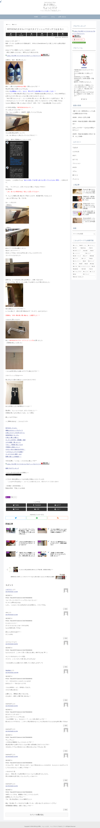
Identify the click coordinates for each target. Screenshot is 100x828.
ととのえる (76, 151)
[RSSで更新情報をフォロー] (58, 518)
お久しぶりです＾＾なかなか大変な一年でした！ (84, 129)
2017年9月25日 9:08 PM (12, 644)
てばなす (75, 147)
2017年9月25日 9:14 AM (12, 614)
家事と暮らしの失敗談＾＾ (13, 456)
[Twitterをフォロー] (16, 518)
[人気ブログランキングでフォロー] (79, 43)
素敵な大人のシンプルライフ (14, 430)
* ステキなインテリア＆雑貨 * (14, 452)
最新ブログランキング (12, 468)
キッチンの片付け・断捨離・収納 (15, 440)
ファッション (77, 163)
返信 (66, 609)
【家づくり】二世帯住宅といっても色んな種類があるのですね (84, 112)
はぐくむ (75, 159)
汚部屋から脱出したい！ (13, 447)
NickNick (8, 670)
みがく (75, 155)
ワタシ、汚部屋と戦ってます (14, 444)
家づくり (75, 175)
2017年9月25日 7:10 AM (12, 591)
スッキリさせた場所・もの (13, 454)
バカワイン (9, 589)
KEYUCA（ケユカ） (12, 428)
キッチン (14, 497)
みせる (8, 497)
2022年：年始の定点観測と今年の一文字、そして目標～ (84, 135)
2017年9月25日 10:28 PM (12, 672)
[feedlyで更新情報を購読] (37, 518)
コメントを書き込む (37, 814)
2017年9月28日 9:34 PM (12, 786)
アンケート (76, 179)
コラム (75, 171)
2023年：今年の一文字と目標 (81, 117)
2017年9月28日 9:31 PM (12, 731)
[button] (94, 234)
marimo (84, 67)
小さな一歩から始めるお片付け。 (15, 449)
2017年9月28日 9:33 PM (12, 756)
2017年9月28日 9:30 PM (12, 705)
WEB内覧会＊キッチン (12, 435)
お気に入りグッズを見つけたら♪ (15, 433)
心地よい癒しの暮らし (12, 437)
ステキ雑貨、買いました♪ (13, 442)
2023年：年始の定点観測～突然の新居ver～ (84, 123)
